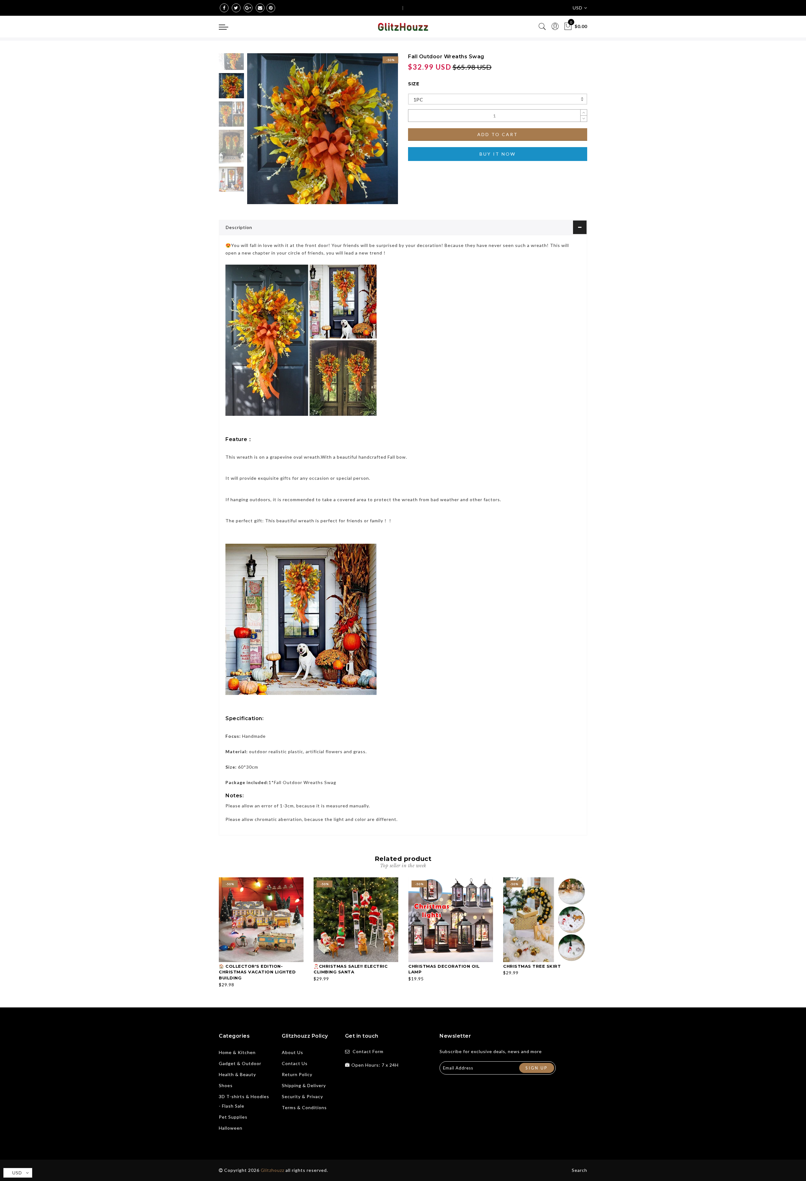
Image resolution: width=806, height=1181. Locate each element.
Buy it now (498, 154)
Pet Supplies (233, 1117)
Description (239, 227)
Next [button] (378, 132)
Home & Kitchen (237, 1052)
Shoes (226, 1085)
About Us (292, 1052)
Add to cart (497, 134)
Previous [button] (258, 132)
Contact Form (368, 1051)
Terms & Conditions (304, 1107)
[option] (322, 128)
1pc (418, 99)
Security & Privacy (302, 1096)
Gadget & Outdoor (240, 1063)
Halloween (230, 1128)
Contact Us (295, 1063)
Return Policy (297, 1074)
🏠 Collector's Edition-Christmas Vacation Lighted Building (257, 972)
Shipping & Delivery (304, 1085)
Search (579, 1170)
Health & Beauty (237, 1074)
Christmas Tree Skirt (532, 966)
